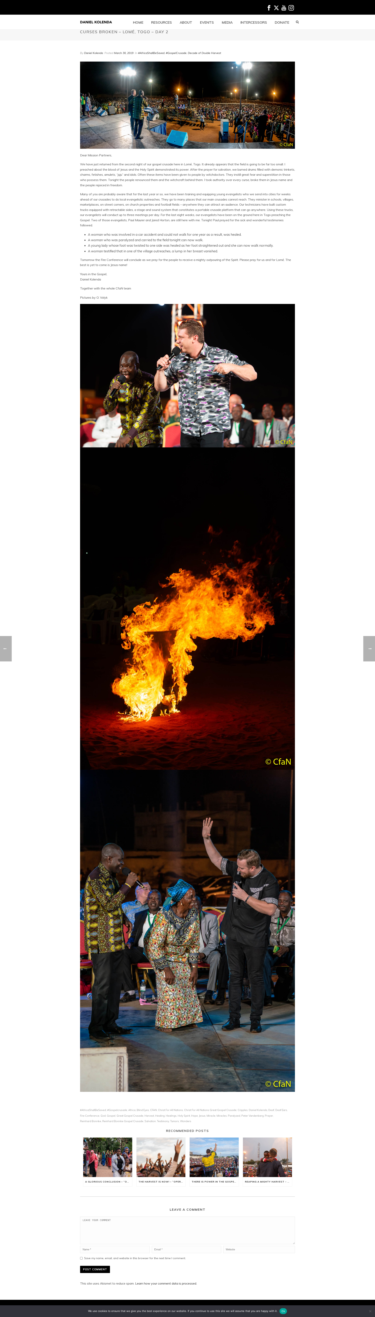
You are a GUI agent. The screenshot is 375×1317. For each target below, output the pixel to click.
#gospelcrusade (117, 1110)
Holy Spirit (184, 1116)
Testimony (163, 1121)
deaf (271, 1110)
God (103, 1116)
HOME (138, 22)
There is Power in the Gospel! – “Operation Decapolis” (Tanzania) (215, 1181)
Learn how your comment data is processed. (166, 1283)
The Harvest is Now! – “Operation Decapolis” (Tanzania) (162, 1181)
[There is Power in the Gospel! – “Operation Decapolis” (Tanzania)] (214, 1157)
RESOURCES (161, 22)
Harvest (149, 1116)
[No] (370, 1311)
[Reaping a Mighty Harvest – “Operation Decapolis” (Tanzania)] (267, 1157)
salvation (150, 1121)
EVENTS (207, 22)
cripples (243, 1110)
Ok (283, 1311)
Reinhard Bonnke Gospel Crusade (122, 1121)
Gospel (111, 1116)
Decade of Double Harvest (204, 53)
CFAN (153, 1110)
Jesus (202, 1116)
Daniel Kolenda (93, 53)
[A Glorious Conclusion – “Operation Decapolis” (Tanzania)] (107, 1157)
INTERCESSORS (253, 22)
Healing (160, 1116)
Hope (194, 1116)
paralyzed (234, 1116)
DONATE (282, 22)
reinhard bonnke (90, 1121)
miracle (211, 1116)
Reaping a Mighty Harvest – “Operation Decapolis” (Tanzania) (268, 1181)
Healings (171, 1116)
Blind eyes (143, 1110)
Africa (132, 1110)
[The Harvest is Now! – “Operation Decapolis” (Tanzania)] (161, 1157)
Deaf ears (281, 1110)
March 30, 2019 (123, 53)
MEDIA (227, 22)
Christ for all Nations (170, 1110)
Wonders (185, 1121)
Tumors (174, 1121)
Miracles (222, 1116)
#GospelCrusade (176, 53)
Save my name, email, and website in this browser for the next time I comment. (135, 1258)
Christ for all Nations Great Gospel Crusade (210, 1110)
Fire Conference (89, 1116)
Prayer (269, 1116)
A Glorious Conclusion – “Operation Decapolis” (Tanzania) (108, 1181)
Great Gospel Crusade (130, 1116)
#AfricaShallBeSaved (151, 53)
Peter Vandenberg (252, 1116)
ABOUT (186, 22)
